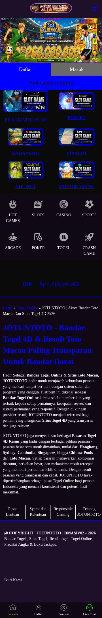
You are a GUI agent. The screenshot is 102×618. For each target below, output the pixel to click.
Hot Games (13, 218)
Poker (38, 248)
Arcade (13, 248)
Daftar (25, 69)
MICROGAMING (76, 186)
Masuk (77, 69)
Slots (38, 215)
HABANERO (25, 153)
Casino (63, 215)
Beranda (12, 614)
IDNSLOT (76, 153)
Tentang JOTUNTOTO (89, 512)
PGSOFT (76, 117)
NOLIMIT (25, 186)
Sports (89, 215)
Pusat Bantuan (12, 512)
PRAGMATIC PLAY (25, 120)
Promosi (63, 614)
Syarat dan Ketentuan (37, 512)
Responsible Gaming (63, 512)
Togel (64, 248)
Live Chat (89, 614)
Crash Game (89, 251)
